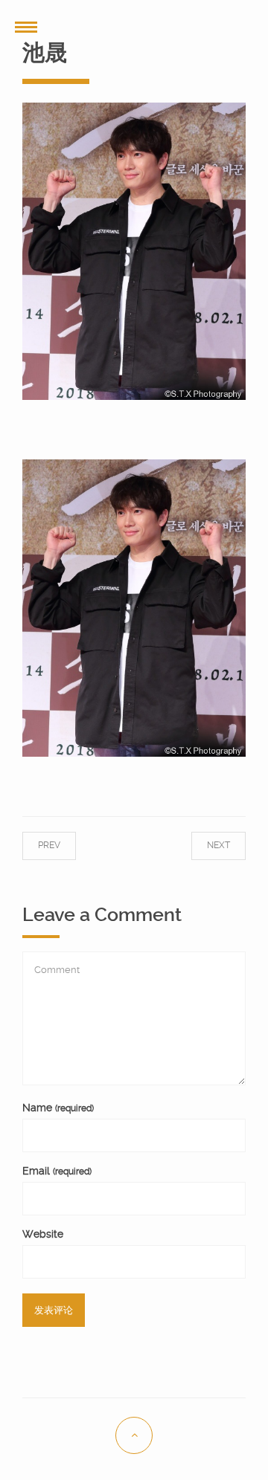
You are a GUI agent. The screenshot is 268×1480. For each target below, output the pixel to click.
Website (42, 1234)
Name (58, 1108)
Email (57, 1171)
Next (203, 845)
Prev (64, 845)
